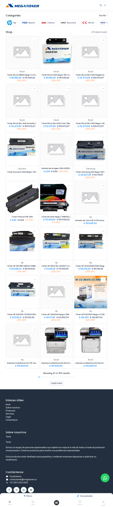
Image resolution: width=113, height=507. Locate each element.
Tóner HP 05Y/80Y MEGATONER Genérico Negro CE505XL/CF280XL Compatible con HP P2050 (22, 266)
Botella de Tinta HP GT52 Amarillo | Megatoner (90, 220)
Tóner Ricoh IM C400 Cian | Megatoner (56, 123)
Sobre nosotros (13, 407)
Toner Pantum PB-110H (22, 217)
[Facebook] (9, 490)
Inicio (8, 404)
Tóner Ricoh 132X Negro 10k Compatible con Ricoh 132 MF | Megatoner (56, 75)
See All (102, 15)
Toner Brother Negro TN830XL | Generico (56, 217)
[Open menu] (56, 503)
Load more (56, 383)
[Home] (9, 502)
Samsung (90, 168)
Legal (8, 417)
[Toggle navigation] (105, 5)
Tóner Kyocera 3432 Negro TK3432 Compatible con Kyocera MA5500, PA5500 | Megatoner (22, 172)
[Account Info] (103, 502)
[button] (86, 496)
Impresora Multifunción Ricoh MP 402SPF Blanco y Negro (90, 363)
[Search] (33, 502)
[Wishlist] (80, 502)
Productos (10, 410)
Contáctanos (12, 420)
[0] (101, 5)
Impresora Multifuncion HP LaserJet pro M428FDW (22, 363)
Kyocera (22, 168)
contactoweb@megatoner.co (23, 479)
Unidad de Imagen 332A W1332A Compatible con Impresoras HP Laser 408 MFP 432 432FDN (56, 168)
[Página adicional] (31, 490)
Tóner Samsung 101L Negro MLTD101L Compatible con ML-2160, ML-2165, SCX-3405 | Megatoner (90, 172)
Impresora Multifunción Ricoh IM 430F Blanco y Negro (56, 363)
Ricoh (22, 71)
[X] (16, 490)
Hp (90, 217)
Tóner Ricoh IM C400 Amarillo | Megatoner (22, 123)
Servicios (10, 414)
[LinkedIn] (24, 490)
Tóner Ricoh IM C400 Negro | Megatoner (90, 123)
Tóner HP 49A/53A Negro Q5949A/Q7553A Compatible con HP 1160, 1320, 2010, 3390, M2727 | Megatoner (56, 314)
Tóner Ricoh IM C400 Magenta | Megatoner (90, 75)
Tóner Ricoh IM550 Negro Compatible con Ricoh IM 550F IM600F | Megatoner (22, 75)
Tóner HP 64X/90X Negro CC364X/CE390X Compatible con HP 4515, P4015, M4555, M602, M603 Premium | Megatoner (90, 314)
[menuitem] (12, 22)
